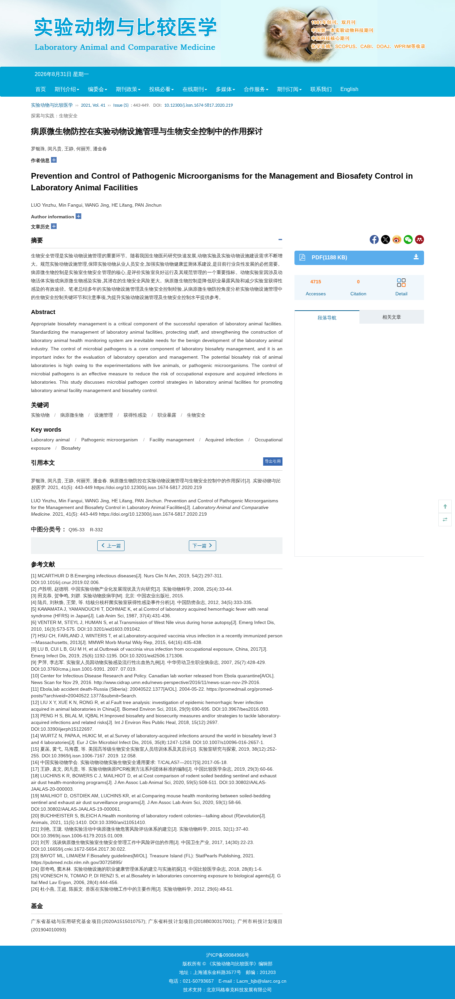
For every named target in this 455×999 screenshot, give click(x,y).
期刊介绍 (65, 89)
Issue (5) (121, 105)
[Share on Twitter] (385, 239)
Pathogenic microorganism (109, 439)
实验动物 (40, 415)
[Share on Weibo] (396, 239)
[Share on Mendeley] (419, 239)
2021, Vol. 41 (93, 105)
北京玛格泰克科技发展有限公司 (239, 989)
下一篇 (200, 545)
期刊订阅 (287, 89)
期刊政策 (126, 89)
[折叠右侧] (445, 519)
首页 (40, 89)
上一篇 (113, 545)
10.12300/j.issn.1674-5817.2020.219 (198, 105)
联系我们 (321, 89)
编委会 (96, 89)
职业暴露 (167, 415)
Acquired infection (224, 439)
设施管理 (103, 415)
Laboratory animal (50, 439)
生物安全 (196, 415)
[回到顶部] (445, 506)
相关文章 (391, 317)
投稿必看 (160, 89)
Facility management (172, 439)
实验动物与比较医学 (52, 105)
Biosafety (71, 448)
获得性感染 (135, 415)
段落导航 (327, 317)
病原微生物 (72, 415)
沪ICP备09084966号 (227, 955)
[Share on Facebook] (374, 239)
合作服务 (254, 89)
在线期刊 (193, 89)
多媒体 (224, 89)
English (349, 89)
